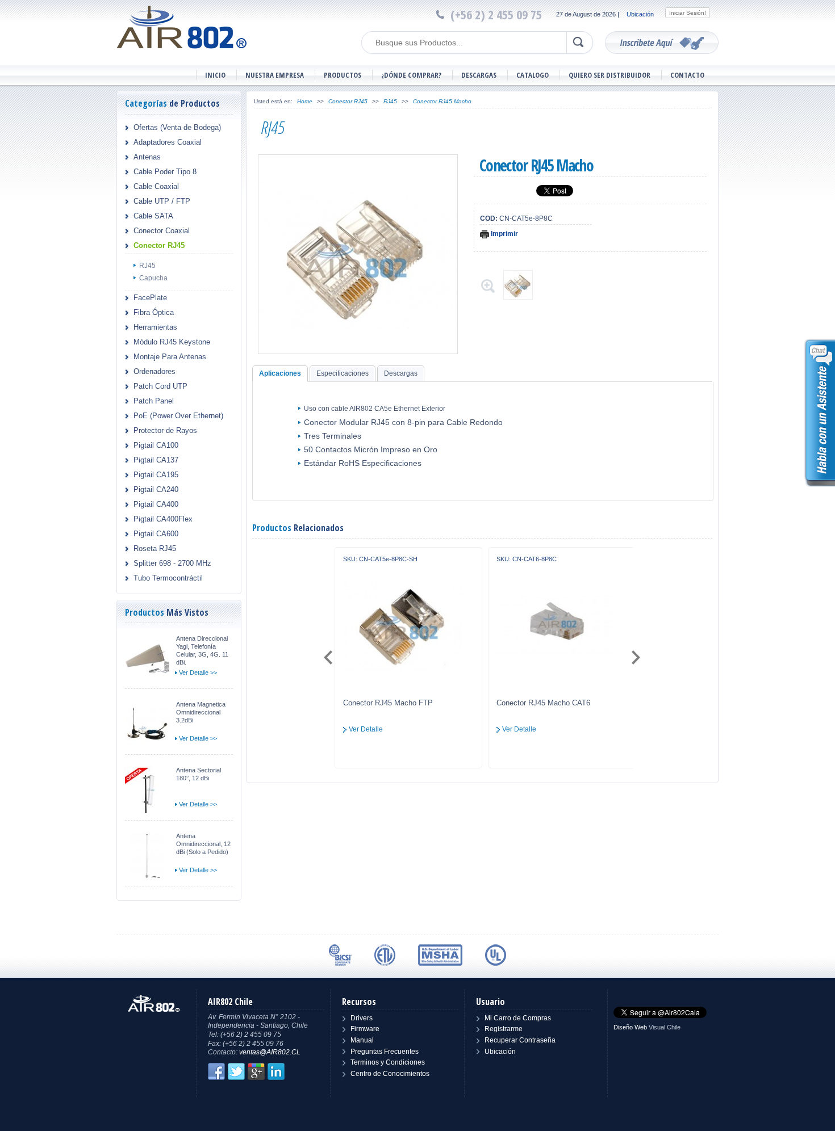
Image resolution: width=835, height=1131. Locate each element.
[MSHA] (440, 955)
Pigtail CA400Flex (163, 519)
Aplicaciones (280, 373)
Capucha (153, 278)
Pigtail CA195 (155, 474)
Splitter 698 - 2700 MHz (172, 563)
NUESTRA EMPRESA (274, 75)
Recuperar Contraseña (520, 1040)
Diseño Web (630, 1027)
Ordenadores (154, 371)
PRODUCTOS (342, 75)
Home (304, 101)
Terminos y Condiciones (387, 1062)
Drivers (361, 1018)
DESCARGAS (478, 75)
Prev (329, 658)
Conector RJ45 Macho (442, 101)
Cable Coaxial (156, 186)
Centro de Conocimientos (389, 1074)
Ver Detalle (366, 729)
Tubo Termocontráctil (168, 578)
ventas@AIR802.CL (269, 1052)
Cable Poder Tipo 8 (165, 171)
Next (635, 658)
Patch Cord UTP (160, 386)
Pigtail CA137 (155, 460)
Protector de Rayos (165, 430)
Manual (362, 1040)
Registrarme (504, 1029)
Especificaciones (342, 373)
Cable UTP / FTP (161, 201)
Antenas (147, 157)
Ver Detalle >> (198, 672)
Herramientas (155, 327)
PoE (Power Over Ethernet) (178, 415)
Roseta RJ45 (154, 548)
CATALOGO (532, 75)
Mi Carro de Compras (518, 1018)
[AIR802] (181, 26)
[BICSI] (340, 955)
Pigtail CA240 (155, 489)
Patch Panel (153, 401)
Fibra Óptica (153, 312)
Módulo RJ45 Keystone (171, 342)
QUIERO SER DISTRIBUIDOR (609, 75)
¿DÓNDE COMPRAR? (411, 75)
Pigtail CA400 (155, 504)
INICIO (215, 75)
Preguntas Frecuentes (384, 1052)
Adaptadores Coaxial (167, 142)
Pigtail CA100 (155, 445)
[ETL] (385, 955)
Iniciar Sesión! (687, 13)
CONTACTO (687, 75)
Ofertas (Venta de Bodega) (177, 127)
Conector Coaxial (161, 230)
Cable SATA (153, 216)
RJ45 (147, 266)
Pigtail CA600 (155, 533)
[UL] (495, 955)
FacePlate (150, 297)
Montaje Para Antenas (169, 356)
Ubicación (640, 14)
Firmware (364, 1029)
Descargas (401, 373)
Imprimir (503, 234)
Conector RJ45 (159, 245)
